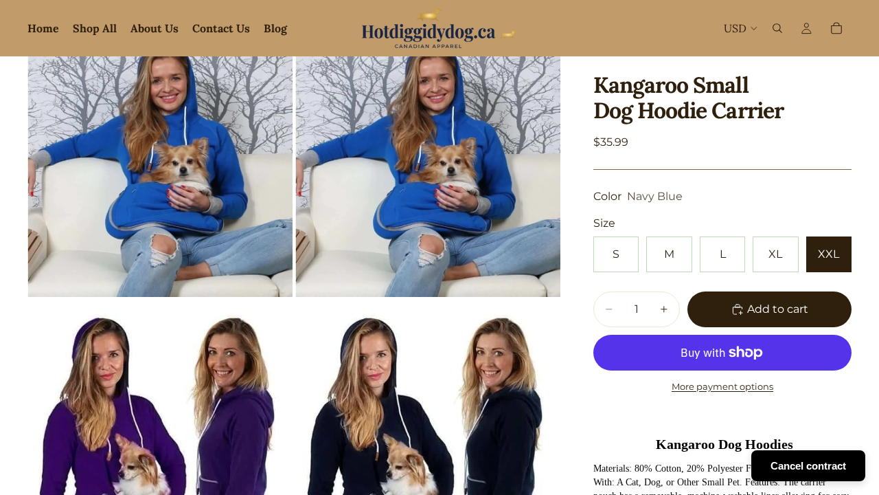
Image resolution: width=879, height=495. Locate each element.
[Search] (777, 28)
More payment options (722, 386)
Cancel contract (808, 466)
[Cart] (836, 28)
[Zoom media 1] (160, 176)
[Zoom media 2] (427, 176)
